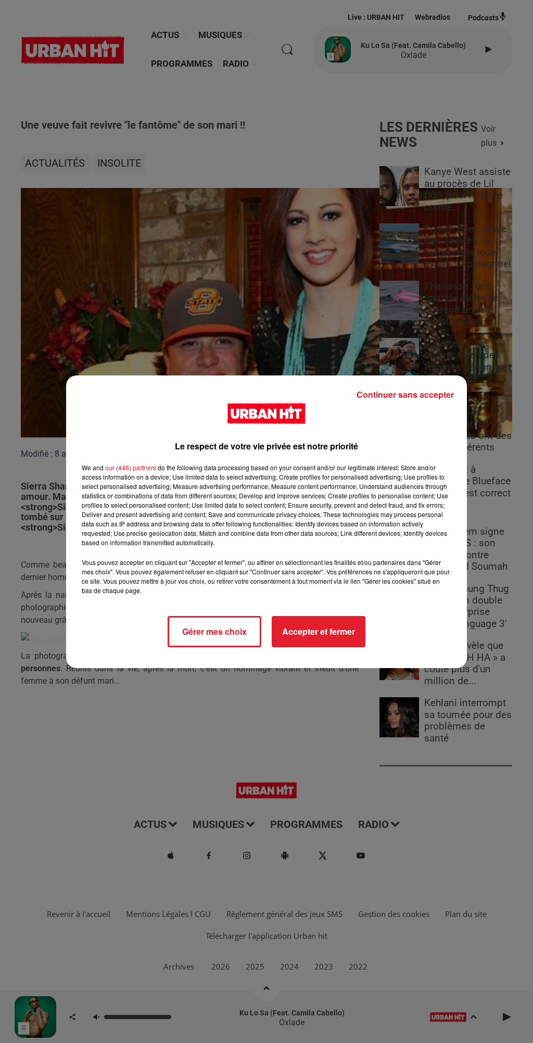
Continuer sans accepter (405, 394)
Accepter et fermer (318, 631)
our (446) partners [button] (130, 467)
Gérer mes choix (214, 631)
